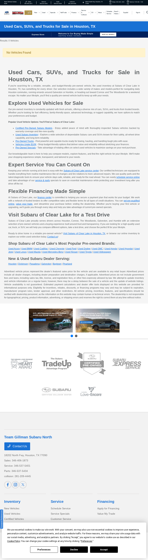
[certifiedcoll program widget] (56, 391)
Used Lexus (21, 252)
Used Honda (111, 248)
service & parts (42, 180)
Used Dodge (84, 248)
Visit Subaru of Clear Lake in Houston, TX (84, 233)
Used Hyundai (126, 248)
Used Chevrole (57, 248)
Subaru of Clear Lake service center (81, 170)
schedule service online (128, 177)
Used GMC (97, 248)
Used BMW (26, 248)
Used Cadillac (41, 248)
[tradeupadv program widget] (56, 364)
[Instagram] (15, 484)
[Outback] (51, 320)
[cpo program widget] (91, 363)
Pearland (67, 264)
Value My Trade (106, 513)
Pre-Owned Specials (26, 147)
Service (57, 502)
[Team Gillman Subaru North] (14, 12)
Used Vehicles (12, 513)
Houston (12, 264)
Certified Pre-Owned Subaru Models (34, 128)
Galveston (46, 264)
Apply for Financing (108, 508)
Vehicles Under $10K (26, 144)
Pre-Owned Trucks (25, 141)
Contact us (52, 236)
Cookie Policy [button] (13, 541)
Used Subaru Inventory (27, 134)
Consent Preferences (2, 519)
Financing (105, 502)
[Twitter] (23, 484)
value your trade (24, 204)
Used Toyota (85, 252)
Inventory (12, 502)
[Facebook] (7, 484)
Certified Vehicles (14, 518)
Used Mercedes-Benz (53, 252)
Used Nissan (71, 252)
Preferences (44, 549)
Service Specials (60, 513)
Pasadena (35, 264)
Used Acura (14, 248)
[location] (83, 2)
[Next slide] (76, 336)
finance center (45, 197)
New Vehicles (11, 508)
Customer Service (61, 518)
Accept (104, 549)
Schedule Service (61, 508)
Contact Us (19, 446)
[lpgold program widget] (21, 363)
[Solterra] (97, 320)
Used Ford (71, 248)
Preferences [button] (86, 541)
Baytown (57, 264)
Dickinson (23, 264)
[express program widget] (126, 364)
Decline (74, 549)
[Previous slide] (72, 336)
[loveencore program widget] (91, 391)
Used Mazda (34, 252)
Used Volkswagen (102, 252)
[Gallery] (74, 34)
